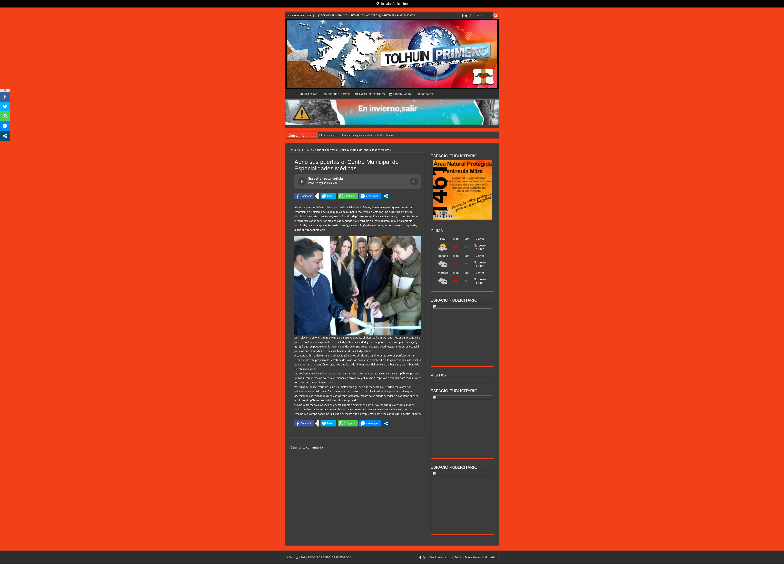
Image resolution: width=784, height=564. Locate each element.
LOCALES (307, 149)
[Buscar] (496, 15)
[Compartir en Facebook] (304, 196)
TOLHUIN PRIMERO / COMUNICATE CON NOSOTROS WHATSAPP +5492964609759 (367, 15)
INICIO (292, 93)
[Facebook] (462, 15)
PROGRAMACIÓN (402, 94)
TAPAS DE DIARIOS (372, 94)
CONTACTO (427, 94)
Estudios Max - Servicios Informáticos (477, 557)
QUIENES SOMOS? (339, 94)
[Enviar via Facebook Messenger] (370, 196)
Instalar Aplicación (394, 4)
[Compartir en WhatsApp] (348, 196)
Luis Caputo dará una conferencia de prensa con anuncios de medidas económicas (364, 135)
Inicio (296, 149)
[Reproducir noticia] (302, 181)
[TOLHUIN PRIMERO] (392, 54)
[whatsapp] (470, 15)
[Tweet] (328, 196)
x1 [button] (414, 181)
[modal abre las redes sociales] (385, 196)
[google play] (466, 15)
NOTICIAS (310, 94)
